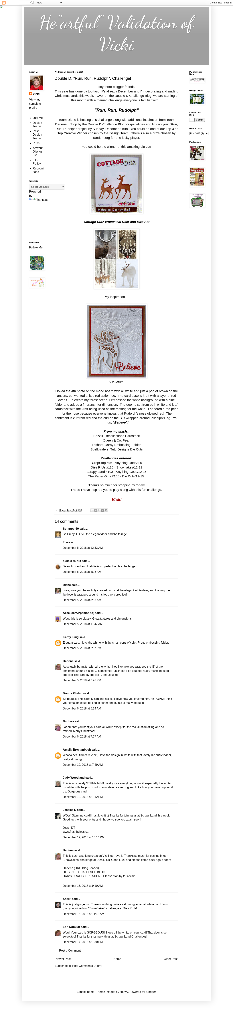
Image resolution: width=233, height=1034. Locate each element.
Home (117, 958)
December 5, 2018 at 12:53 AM (83, 547)
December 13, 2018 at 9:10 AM (83, 885)
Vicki (36, 94)
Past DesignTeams (37, 135)
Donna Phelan (72, 693)
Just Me (38, 117)
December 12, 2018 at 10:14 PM (83, 837)
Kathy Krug (71, 637)
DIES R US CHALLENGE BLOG (84, 872)
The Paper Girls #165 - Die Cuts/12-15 (116, 476)
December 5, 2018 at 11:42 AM (82, 624)
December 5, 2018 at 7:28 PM (82, 680)
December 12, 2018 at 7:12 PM (83, 796)
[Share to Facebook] (102, 510)
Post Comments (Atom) (87, 965)
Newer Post (63, 958)
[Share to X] (99, 510)
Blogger (151, 991)
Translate (42, 199)
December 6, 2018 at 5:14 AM (82, 708)
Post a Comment (70, 950)
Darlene (68, 661)
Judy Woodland (74, 777)
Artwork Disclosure (38, 152)
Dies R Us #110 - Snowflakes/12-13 (116, 467)
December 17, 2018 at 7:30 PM (83, 942)
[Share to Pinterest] (106, 510)
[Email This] (92, 510)
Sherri (67, 898)
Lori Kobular (71, 926)
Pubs (36, 143)
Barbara (68, 721)
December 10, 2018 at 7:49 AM (83, 764)
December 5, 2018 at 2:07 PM (82, 648)
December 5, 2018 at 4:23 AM (82, 571)
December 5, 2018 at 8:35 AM (82, 600)
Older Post (170, 958)
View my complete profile (35, 103)
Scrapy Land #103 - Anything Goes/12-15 (116, 472)
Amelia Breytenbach (77, 749)
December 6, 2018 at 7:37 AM (82, 736)
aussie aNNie (72, 560)
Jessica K (69, 809)
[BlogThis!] (95, 510)
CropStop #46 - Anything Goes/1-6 (117, 463)
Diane (67, 584)
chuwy (124, 991)
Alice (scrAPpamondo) (78, 612)
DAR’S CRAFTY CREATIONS (82, 876)
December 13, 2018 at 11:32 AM (83, 914)
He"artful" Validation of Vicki (116, 33)
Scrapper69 (71, 528)
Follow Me (36, 247)
